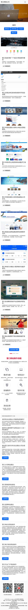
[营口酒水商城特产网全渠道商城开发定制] (14, 324)
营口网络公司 (5, 2)
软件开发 (14, 28)
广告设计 (20, 28)
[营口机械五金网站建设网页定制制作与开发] (14, 220)
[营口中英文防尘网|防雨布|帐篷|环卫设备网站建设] (14, 150)
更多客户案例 (14, 349)
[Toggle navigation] (25, 2)
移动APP (14, 32)
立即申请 (5, 457)
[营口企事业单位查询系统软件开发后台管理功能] (14, 81)
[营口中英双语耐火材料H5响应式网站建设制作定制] (14, 116)
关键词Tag (17, 608)
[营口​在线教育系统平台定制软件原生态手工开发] (14, 290)
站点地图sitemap (12, 608)
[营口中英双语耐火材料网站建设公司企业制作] (14, 185)
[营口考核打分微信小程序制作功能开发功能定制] (14, 255)
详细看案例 (7, 66)
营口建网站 (17, 599)
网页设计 (7, 28)
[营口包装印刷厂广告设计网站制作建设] (14, 46)
